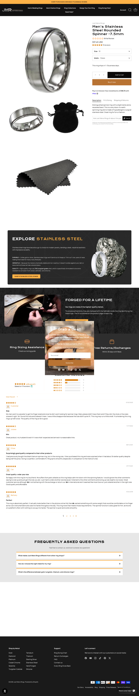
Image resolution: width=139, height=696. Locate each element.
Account (123, 10)
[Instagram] (67, 369)
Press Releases (111, 687)
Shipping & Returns (121, 100)
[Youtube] (63, 369)
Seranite (12, 666)
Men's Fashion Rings (53, 8)
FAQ (55, 659)
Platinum (12, 659)
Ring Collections (70, 8)
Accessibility (89, 687)
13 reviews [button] (106, 45)
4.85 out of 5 (30, 384)
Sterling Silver (31, 659)
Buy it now (112, 82)
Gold (10, 653)
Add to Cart (119, 75)
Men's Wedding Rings (35, 8)
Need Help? (69, 12)
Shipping (102, 687)
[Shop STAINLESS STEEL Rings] (69, 257)
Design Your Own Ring (87, 8)
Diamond (12, 656)
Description (96, 100)
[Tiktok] (71, 369)
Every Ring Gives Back (62, 666)
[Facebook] (59, 369)
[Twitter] (80, 369)
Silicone (29, 669)
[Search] (129, 10)
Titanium (29, 656)
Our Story (80, 687)
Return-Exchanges (61, 656)
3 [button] (70, 516)
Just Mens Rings (98, 23)
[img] (11, 403)
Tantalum (29, 653)
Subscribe (69, 363)
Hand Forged (31, 666)
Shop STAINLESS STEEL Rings (26, 276)
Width (96, 58)
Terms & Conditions (123, 687)
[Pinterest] (76, 369)
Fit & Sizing (107, 100)
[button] (97, 45)
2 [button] (83, 382)
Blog (96, 687)
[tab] (97, 100)
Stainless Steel (32, 662)
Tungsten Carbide (15, 669)
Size (95, 51)
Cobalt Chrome (14, 662)
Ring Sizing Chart (104, 8)
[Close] (91, 323)
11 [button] (83, 380)
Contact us (58, 662)
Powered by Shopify (31, 682)
